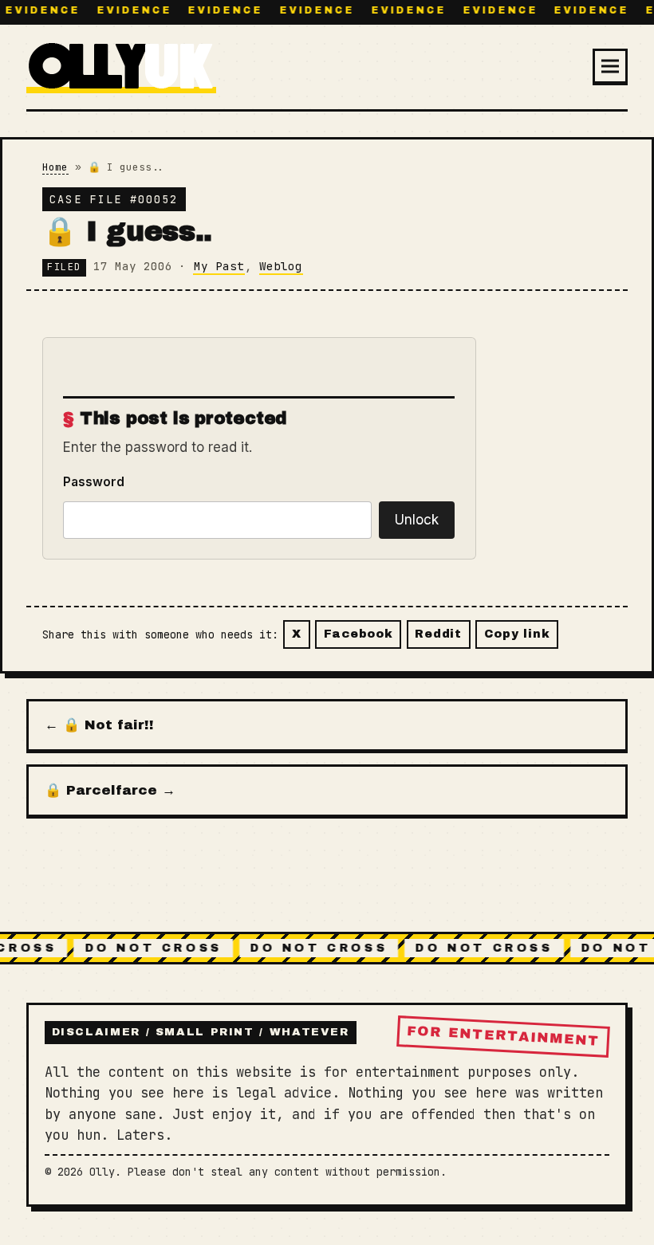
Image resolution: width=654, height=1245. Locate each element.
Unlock (417, 520)
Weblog (280, 265)
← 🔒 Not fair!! (99, 724)
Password (93, 481)
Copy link (517, 633)
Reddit (438, 633)
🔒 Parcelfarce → (110, 790)
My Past (219, 265)
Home (55, 167)
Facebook (358, 633)
